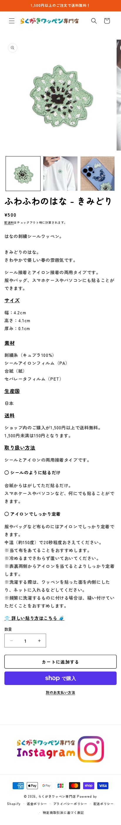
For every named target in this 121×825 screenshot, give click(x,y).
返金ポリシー (37, 803)
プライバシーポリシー (70, 803)
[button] (11, 20)
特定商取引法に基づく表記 (63, 812)
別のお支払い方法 (60, 692)
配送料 (9, 222)
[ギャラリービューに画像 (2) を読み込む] (60, 173)
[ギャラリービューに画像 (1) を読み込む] (23, 173)
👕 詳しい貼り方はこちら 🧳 (34, 618)
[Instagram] (60, 749)
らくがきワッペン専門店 (57, 796)
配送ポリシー (103, 803)
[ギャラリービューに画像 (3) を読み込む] (97, 173)
